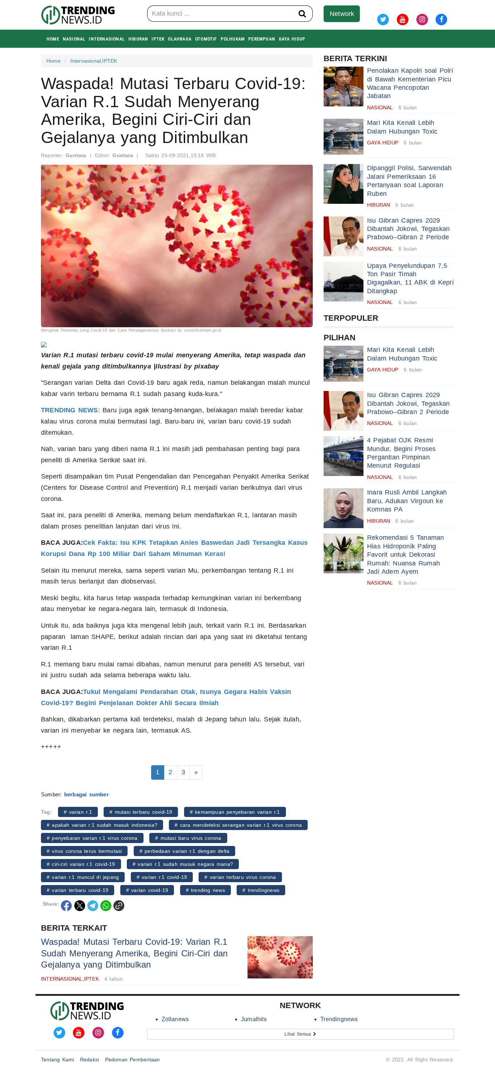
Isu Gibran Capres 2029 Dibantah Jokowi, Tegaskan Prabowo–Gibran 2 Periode (408, 229)
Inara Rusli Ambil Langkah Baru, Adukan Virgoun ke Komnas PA (407, 501)
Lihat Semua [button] (298, 1034)
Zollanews (175, 1019)
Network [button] (342, 13)
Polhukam (233, 39)
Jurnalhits (254, 1019)
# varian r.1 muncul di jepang (83, 877)
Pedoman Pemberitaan (132, 1059)
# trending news (205, 890)
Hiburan (138, 39)
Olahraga (179, 39)
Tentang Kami (57, 1059)
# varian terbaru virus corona (240, 877)
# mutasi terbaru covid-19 (140, 812)
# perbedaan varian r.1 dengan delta (185, 851)
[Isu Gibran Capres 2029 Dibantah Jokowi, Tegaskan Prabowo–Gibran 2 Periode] (343, 236)
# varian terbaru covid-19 (77, 890)
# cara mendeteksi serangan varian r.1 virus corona (238, 825)
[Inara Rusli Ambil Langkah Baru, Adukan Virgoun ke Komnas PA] (343, 508)
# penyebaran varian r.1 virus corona (92, 838)
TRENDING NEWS (69, 410)
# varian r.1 (78, 812)
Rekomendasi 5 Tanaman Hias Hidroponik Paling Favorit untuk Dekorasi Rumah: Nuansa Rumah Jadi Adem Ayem (405, 554)
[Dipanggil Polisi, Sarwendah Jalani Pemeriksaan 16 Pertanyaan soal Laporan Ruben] (343, 184)
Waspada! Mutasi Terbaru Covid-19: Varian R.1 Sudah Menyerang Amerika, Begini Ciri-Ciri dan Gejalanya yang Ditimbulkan (134, 953)
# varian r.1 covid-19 (162, 877)
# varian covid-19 (147, 890)
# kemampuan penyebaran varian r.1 (235, 812)
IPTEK (157, 39)
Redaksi (89, 1059)
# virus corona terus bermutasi (84, 851)
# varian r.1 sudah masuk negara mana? (183, 864)
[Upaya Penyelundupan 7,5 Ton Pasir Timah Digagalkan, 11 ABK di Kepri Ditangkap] (343, 282)
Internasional (107, 39)
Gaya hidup (292, 39)
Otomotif (206, 39)
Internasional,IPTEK (93, 61)
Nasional (74, 39)
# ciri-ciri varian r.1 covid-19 (81, 864)
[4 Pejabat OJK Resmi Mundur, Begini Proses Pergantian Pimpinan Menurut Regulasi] (343, 456)
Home (52, 39)
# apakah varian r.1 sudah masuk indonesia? (102, 825)
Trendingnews (339, 1019)
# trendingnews (260, 890)
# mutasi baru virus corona (188, 838)
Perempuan (261, 39)
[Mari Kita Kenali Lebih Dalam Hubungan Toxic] (343, 139)
